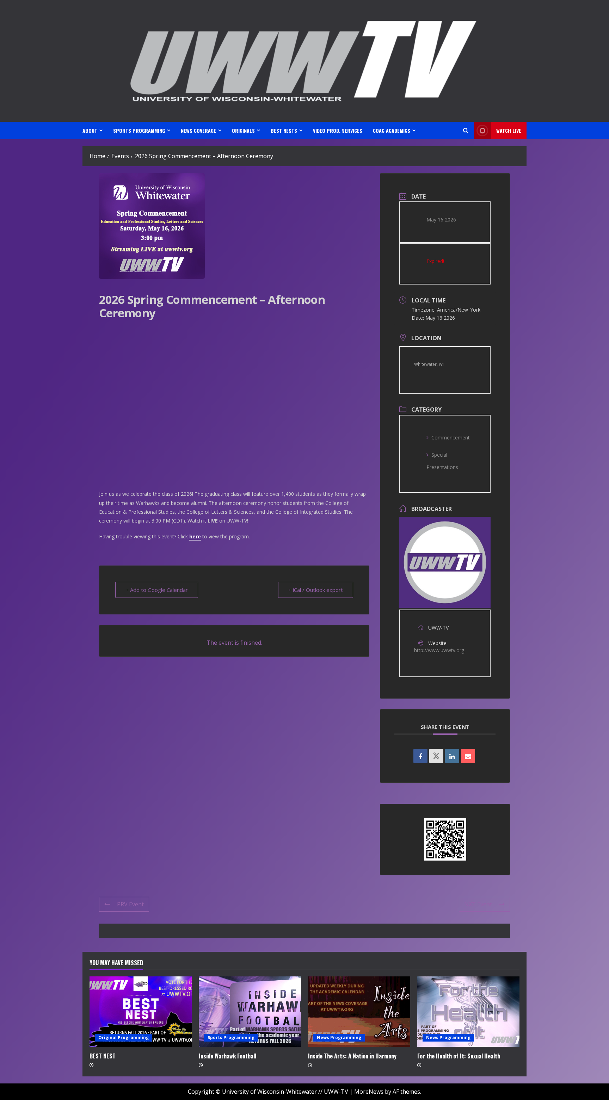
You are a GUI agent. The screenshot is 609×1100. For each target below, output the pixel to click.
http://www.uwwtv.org (439, 650)
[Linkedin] (452, 756)
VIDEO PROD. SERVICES (337, 130)
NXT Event (478, 904)
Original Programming (123, 1037)
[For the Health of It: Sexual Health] (468, 1011)
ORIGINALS (243, 130)
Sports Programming (231, 1037)
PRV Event (130, 904)
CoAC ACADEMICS (391, 130)
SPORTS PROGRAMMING (139, 130)
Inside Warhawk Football (227, 1056)
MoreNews (368, 1091)
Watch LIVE (508, 130)
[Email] (468, 756)
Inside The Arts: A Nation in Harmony (352, 1056)
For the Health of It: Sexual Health (458, 1056)
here (195, 536)
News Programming (339, 1037)
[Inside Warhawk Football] (250, 1011)
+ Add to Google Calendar (156, 589)
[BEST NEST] (141, 1011)
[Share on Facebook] (420, 756)
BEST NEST (103, 1056)
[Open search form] (465, 130)
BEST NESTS (284, 130)
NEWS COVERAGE (198, 130)
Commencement (450, 437)
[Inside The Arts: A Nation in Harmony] (359, 1011)
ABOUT (89, 130)
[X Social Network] (436, 756)
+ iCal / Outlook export (315, 589)
